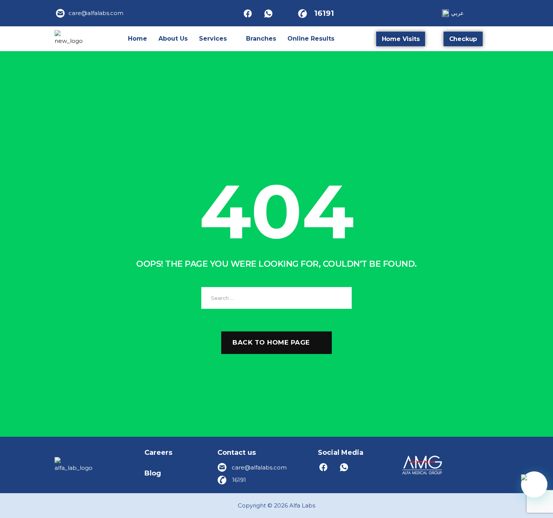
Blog (152, 473)
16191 (324, 13)
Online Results (310, 38)
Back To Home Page (271, 342)
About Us (173, 38)
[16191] (302, 13)
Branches (261, 38)
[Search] (340, 298)
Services (213, 38)
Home (137, 38)
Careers (158, 452)
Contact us (236, 452)
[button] (216, 38)
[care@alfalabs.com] (61, 13)
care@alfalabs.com (95, 13)
